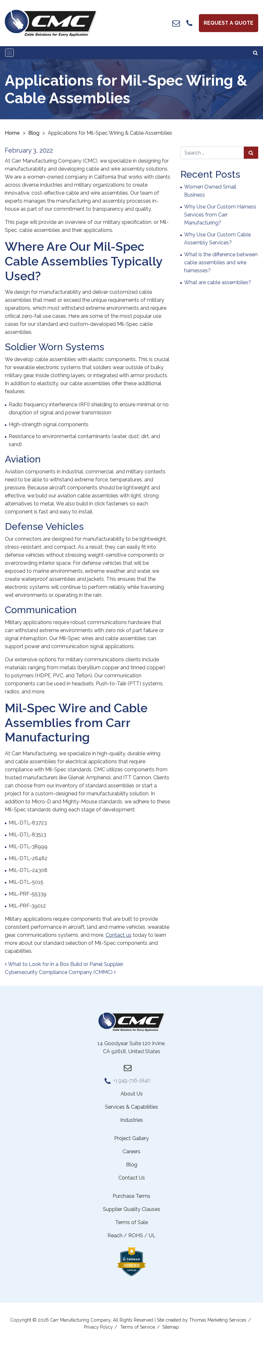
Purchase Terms (131, 1196)
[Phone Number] (189, 23)
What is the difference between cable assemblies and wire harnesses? (221, 262)
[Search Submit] (251, 153)
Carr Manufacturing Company (80, 1320)
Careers (131, 1151)
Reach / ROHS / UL (131, 1235)
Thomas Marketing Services (217, 1320)
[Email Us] (176, 23)
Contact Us (131, 1178)
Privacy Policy (98, 1327)
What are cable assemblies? (217, 282)
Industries (131, 1120)
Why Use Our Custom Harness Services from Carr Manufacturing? (220, 215)
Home (12, 133)
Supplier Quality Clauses (131, 1209)
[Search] (255, 53)
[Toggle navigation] (9, 53)
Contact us (119, 935)
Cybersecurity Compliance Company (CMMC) (59, 972)
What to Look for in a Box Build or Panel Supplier (65, 964)
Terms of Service (137, 1327)
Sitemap (170, 1327)
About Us (132, 1094)
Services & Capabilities (131, 1107)
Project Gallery (131, 1138)
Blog (33, 133)
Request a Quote (228, 23)
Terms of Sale (131, 1222)
